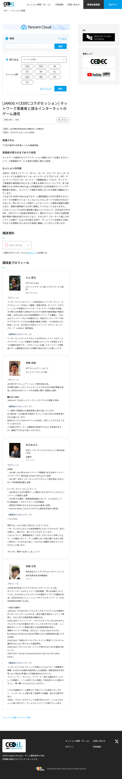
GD (27, 71)
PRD (41, 66)
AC (54, 71)
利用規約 (59, 4)
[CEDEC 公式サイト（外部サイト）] (99, 62)
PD (54, 76)
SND (27, 76)
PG (27, 82)
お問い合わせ (73, 4)
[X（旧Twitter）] (117, 741)
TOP (5, 10)
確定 (60, 46)
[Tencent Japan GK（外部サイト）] (36, 27)
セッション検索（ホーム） (39, 4)
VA (54, 66)
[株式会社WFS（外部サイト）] (99, 37)
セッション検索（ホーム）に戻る (17, 717)
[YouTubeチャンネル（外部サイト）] (99, 74)
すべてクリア (46, 88)
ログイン (113, 4)
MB (41, 76)
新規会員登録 (93, 4)
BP (41, 71)
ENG (27, 66)
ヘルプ (63, 38)
